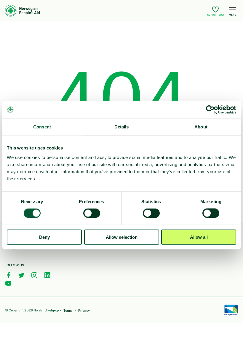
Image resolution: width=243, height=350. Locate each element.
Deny (44, 236)
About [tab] (200, 126)
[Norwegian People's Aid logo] (105, 11)
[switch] (91, 213)
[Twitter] (21, 275)
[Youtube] (8, 283)
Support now (215, 14)
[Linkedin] (47, 275)
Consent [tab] (42, 126)
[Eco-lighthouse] (231, 310)
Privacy (84, 310)
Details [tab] (121, 126)
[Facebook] (8, 275)
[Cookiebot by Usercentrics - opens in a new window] (210, 109)
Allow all (199, 236)
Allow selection (122, 236)
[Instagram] (34, 275)
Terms (67, 310)
